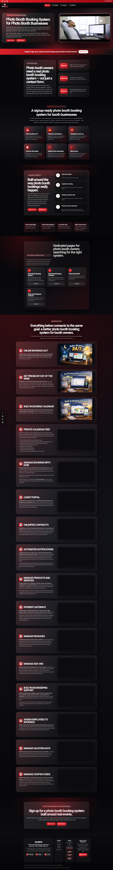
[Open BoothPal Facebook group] (2, 416)
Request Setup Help (69, 843)
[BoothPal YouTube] (7, 1)
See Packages (42, 209)
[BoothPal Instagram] (5, 1)
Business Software (69, 858)
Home (59, 842)
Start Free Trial (11, 40)
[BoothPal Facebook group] (2, 1)
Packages (59, 844)
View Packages (21, 40)
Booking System (59, 847)
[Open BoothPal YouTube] (2, 422)
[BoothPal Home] (5, 5)
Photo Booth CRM (69, 855)
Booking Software (69, 852)
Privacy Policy (69, 845)
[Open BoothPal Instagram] (2, 419)
